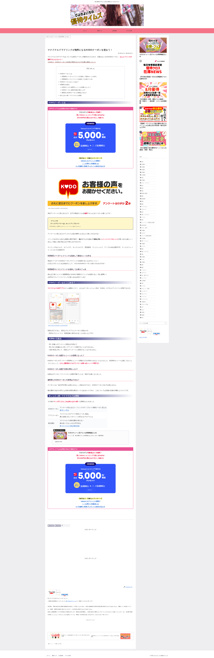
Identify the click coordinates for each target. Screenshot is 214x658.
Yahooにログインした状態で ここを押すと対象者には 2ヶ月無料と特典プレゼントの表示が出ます (90, 163)
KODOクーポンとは (66, 73)
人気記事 (58, 525)
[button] (165, 323)
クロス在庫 (68, 655)
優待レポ (54, 655)
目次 (88, 68)
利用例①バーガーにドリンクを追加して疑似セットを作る (79, 76)
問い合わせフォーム (71, 601)
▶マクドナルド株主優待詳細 (69, 426)
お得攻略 (52, 525)
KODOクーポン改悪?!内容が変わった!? (73, 90)
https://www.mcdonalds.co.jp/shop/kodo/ (58, 325)
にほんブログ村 (143, 337)
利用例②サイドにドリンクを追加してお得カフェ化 (77, 79)
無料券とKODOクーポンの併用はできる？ (74, 92)
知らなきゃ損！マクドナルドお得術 (71, 95)
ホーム (48, 655)
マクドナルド (66, 525)
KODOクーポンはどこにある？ (69, 82)
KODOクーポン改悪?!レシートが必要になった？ (76, 87)
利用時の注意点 (64, 84)
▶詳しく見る (64, 410)
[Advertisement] (90, 42)
